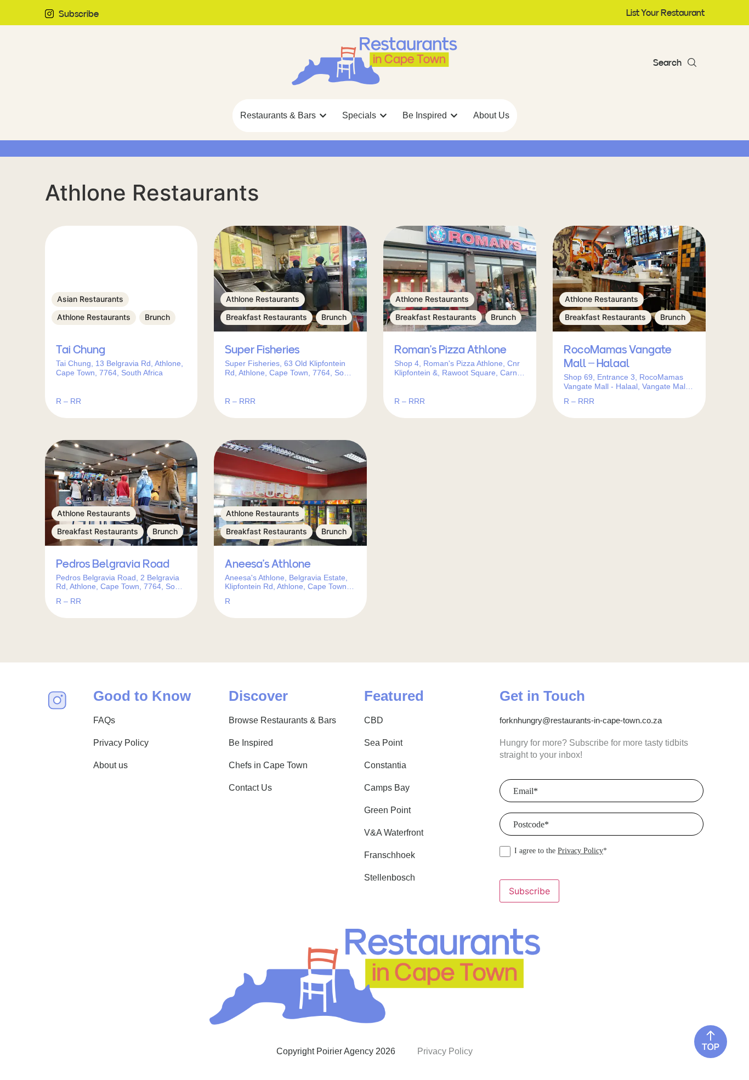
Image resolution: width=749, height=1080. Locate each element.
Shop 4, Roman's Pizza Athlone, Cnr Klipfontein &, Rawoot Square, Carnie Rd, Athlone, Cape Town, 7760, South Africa (459, 368)
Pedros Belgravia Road (112, 563)
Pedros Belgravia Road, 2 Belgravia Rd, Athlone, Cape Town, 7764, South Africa (121, 582)
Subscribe (79, 13)
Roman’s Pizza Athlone (450, 349)
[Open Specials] (383, 115)
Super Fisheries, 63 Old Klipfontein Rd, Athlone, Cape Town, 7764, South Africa (290, 368)
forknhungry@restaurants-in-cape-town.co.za (581, 720)
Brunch (157, 317)
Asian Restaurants (90, 299)
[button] (674, 62)
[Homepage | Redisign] (374, 61)
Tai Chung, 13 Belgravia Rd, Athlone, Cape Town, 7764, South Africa (119, 368)
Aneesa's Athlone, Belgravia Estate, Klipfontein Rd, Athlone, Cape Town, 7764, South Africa (287, 582)
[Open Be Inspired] (454, 115)
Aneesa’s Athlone (268, 563)
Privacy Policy (580, 851)
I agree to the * (560, 851)
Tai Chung (80, 349)
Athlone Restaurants (93, 317)
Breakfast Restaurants (266, 317)
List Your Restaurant (665, 12)
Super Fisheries (262, 349)
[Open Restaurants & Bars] (323, 115)
